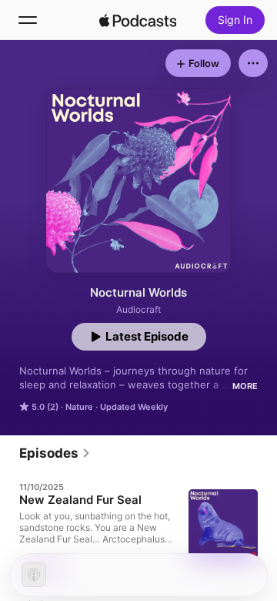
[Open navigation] (28, 20)
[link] (55, 453)
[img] (138, 20)
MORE (245, 386)
